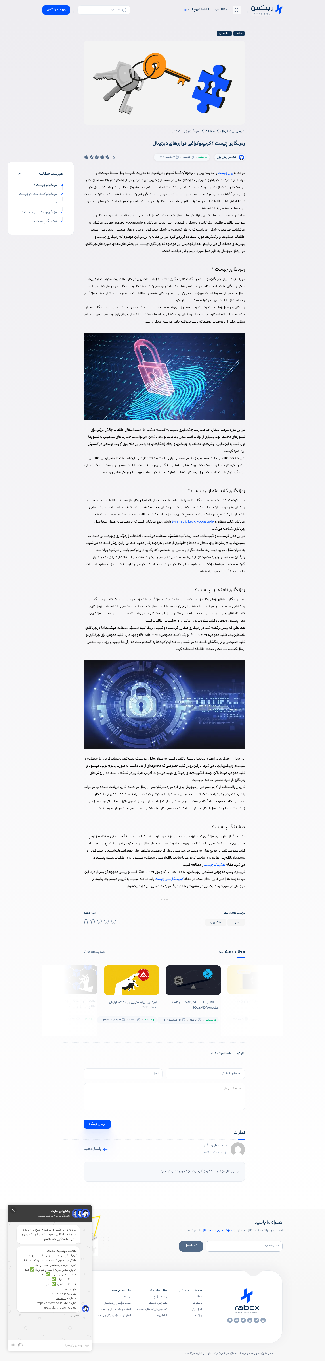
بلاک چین (224, 33)
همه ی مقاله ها (96, 952)
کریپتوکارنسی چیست (169, 879)
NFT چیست (161, 1315)
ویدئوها (197, 1303)
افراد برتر (197, 1309)
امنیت (239, 33)
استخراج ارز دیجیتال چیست (116, 1309)
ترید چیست (124, 1297)
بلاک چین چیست (158, 1303)
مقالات (198, 1297)
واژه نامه (197, 1315)
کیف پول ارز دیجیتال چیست (152, 1309)
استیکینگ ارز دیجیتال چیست (114, 1315)
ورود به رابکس (56, 10)
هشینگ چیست (215, 865)
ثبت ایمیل (191, 1246)
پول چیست (225, 173)
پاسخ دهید (92, 1149)
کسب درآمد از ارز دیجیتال (117, 1303)
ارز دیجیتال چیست (158, 1297)
